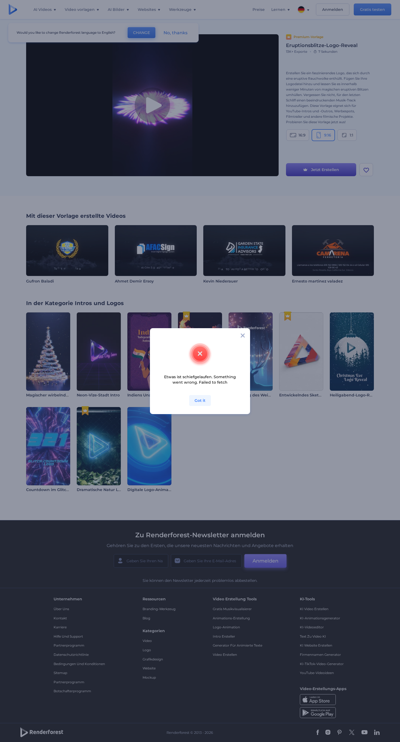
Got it (200, 400)
